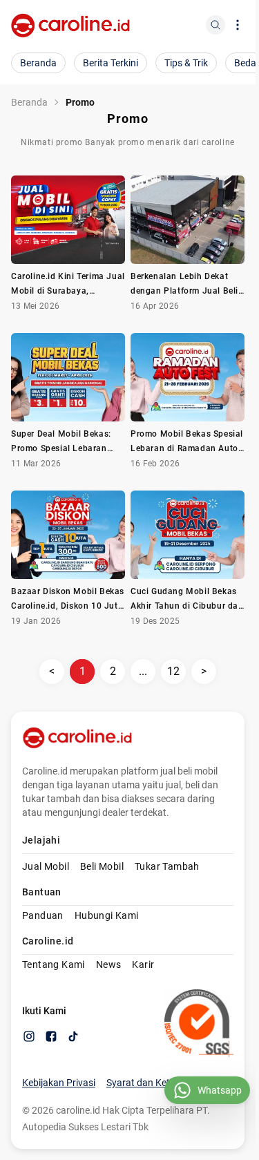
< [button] (52, 671)
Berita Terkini (110, 62)
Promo (80, 102)
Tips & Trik (186, 62)
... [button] (143, 671)
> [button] (204, 671)
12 (173, 671)
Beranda (38, 62)
